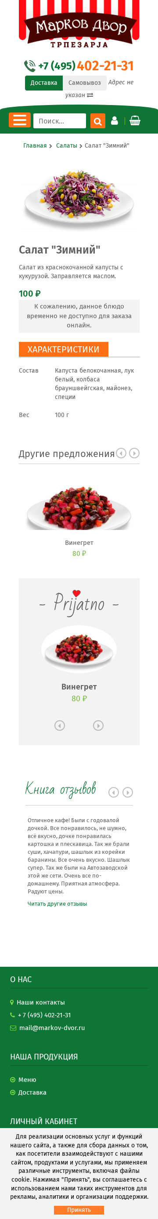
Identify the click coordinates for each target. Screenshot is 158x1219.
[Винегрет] (79, 501)
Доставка (44, 83)
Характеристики (64, 349)
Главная (35, 145)
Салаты (66, 145)
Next (134, 453)
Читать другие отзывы (57, 903)
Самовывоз (84, 83)
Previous (121, 453)
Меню (27, 1080)
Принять (79, 1210)
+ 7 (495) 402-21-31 (44, 1015)
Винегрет (79, 543)
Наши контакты (41, 1002)
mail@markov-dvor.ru (52, 1028)
